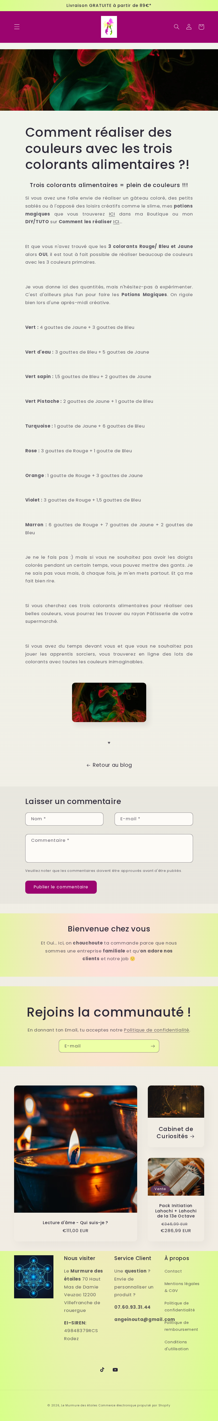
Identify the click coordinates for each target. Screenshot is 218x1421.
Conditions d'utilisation (177, 1345)
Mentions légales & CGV (182, 1287)
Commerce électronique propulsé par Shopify (134, 1405)
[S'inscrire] (153, 1046)
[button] (17, 27)
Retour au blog (112, 765)
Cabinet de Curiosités (175, 1132)
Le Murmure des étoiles (79, 1405)
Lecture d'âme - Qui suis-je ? (75, 1222)
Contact (173, 1271)
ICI (112, 214)
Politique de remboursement (181, 1326)
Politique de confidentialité (156, 1030)
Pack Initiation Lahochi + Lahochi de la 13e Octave (176, 1211)
